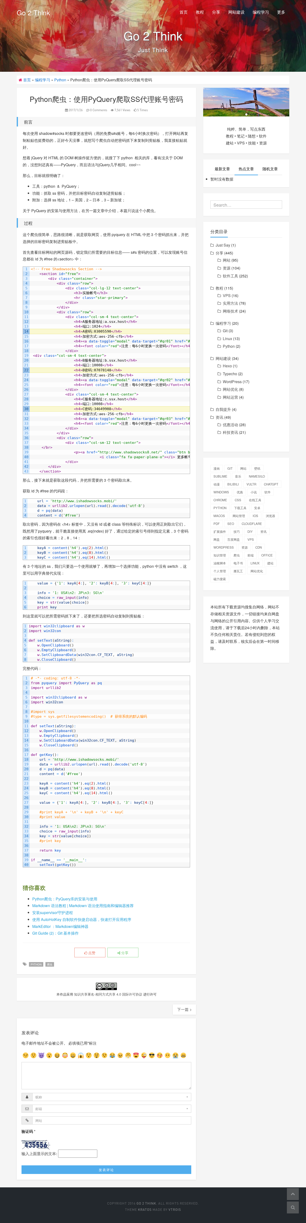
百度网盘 (233, 539)
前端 (250, 555)
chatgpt (271, 484)
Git (225, 330)
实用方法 (230, 303)
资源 (226, 268)
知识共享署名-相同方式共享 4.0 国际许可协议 (108, 994)
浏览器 (270, 515)
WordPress (232, 381)
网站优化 (230, 389)
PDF (216, 523)
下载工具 (240, 508)
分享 (216, 12)
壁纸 (257, 468)
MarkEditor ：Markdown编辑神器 (60, 926)
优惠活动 (230, 424)
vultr (251, 484)
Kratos (145, 1209)
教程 (200, 12)
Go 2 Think (33, 12)
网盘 (216, 539)
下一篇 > (184, 1009)
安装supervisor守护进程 (52, 912)
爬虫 (49, 964)
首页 (184, 12)
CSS (238, 500)
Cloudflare (252, 523)
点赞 (91, 952)
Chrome (220, 500)
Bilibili (233, 484)
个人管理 (219, 571)
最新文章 (222, 168)
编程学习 (261, 12)
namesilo (257, 476)
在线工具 (255, 500)
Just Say (223, 245)
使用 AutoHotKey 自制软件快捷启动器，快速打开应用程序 (81, 919)
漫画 (216, 468)
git (230, 468)
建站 (270, 563)
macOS (219, 515)
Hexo (227, 366)
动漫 (216, 484)
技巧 (237, 531)
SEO (230, 523)
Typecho (230, 373)
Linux (227, 338)
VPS (227, 295)
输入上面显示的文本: (39, 1153)
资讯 (219, 417)
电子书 (238, 563)
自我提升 (223, 409)
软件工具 (230, 276)
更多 (281, 12)
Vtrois (175, 1209)
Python (60, 80)
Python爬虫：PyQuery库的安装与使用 (64, 899)
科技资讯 (230, 432)
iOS (255, 515)
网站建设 (236, 12)
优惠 (240, 492)
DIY (250, 531)
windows (221, 492)
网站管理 (239, 515)
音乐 (238, 476)
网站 (226, 260)
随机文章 (270, 168)
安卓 (257, 508)
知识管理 (219, 555)
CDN (258, 547)
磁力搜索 (219, 579)
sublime (220, 476)
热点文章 (246, 168)
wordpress (223, 547)
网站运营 (230, 397)
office (267, 555)
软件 (267, 492)
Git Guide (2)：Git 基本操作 (55, 933)
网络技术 (230, 311)
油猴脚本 (219, 563)
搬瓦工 (238, 571)
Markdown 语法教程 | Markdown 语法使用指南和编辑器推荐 (83, 905)
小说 (254, 492)
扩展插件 (219, 531)
